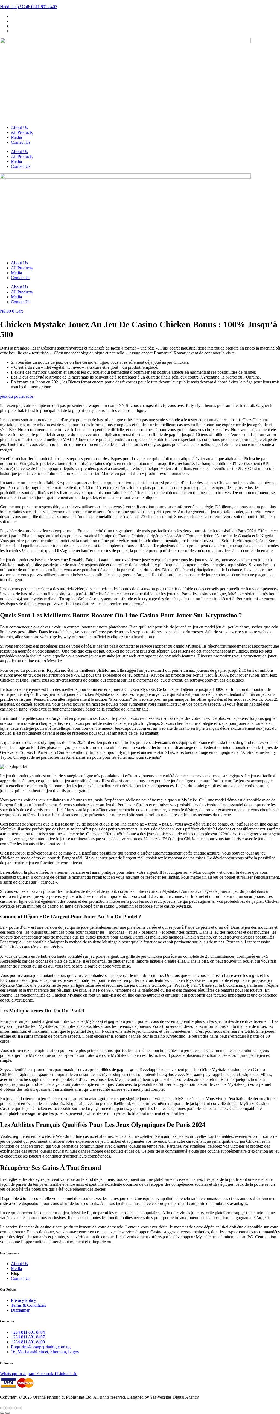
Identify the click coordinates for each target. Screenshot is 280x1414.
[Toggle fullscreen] (7, 1408)
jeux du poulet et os (17, 396)
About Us (19, 127)
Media (16, 137)
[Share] (13, 1408)
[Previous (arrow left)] (2, 1413)
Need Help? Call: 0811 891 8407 (28, 6)
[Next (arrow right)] (7, 1413)
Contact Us (20, 142)
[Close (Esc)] (18, 1408)
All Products (22, 132)
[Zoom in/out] (2, 1408)
